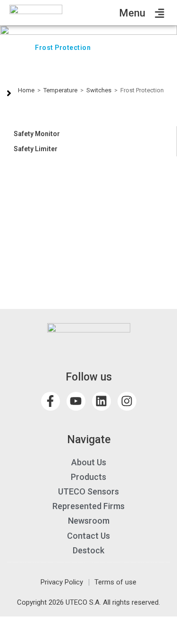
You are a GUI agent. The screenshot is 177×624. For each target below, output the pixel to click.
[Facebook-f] (50, 401)
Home (26, 90)
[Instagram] (127, 401)
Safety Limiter (36, 149)
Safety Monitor (37, 134)
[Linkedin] (101, 401)
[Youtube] (76, 401)
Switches (98, 90)
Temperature (60, 90)
